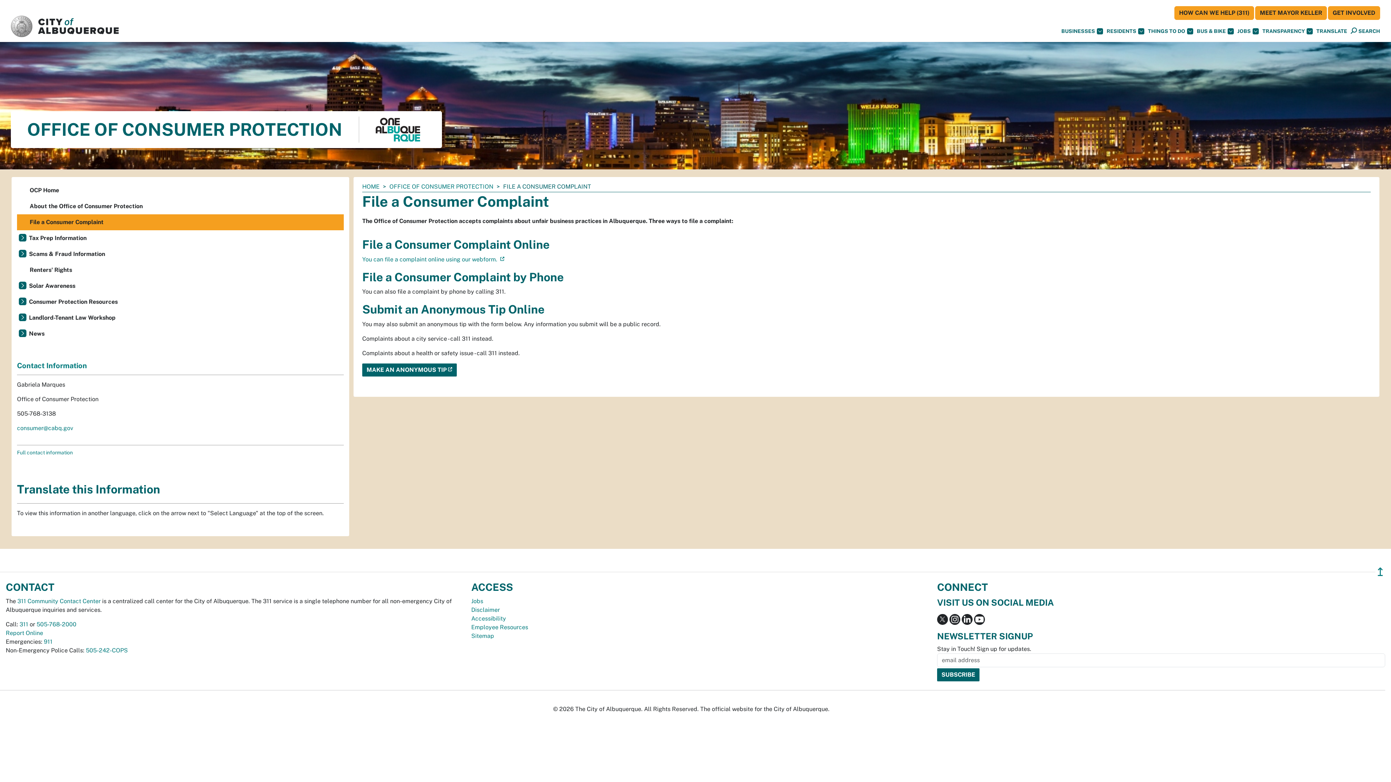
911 (48, 641)
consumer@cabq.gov (45, 428)
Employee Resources (499, 627)
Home (371, 186)
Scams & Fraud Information (67, 254)
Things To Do (1166, 31)
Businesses (1078, 31)
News (37, 333)
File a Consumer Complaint (67, 222)
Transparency (1283, 31)
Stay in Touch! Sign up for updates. (984, 649)
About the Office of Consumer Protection (86, 206)
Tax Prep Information (58, 238)
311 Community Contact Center (59, 601)
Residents (1121, 31)
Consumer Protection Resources (73, 301)
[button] (1331, 31)
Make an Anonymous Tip (407, 369)
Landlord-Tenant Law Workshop (72, 317)
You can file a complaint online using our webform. (430, 259)
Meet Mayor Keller (1291, 12)
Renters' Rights (51, 269)
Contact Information (52, 365)
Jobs (1244, 31)
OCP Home (44, 190)
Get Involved (1354, 12)
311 (24, 624)
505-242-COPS (107, 650)
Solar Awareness (52, 285)
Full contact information (45, 452)
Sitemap (482, 635)
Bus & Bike (1211, 31)
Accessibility (488, 618)
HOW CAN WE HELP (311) (1214, 12)
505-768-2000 (56, 624)
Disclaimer (485, 609)
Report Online (24, 633)
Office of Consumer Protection (441, 186)
